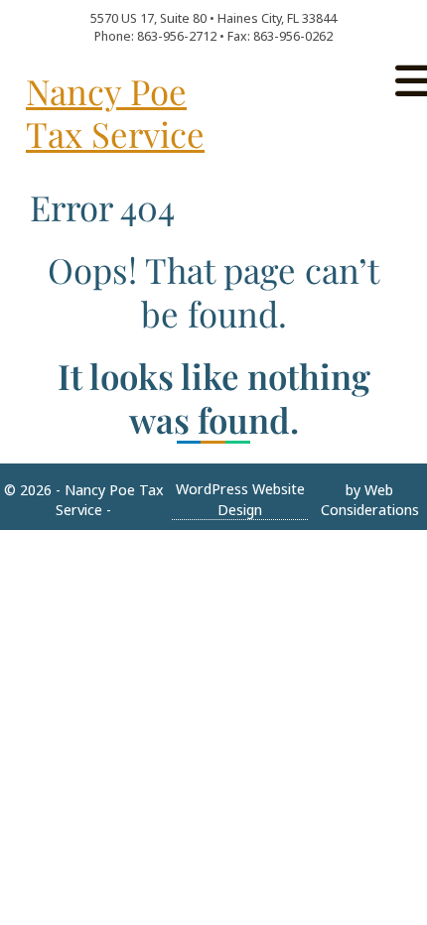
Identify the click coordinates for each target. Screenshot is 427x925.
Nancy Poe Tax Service (115, 112)
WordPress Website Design (240, 498)
